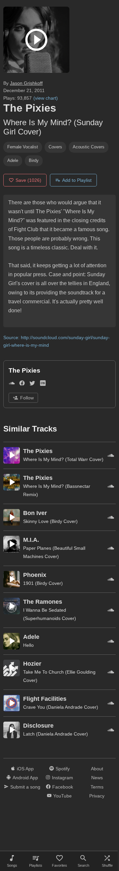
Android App (25, 777)
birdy (34, 160)
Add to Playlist (77, 180)
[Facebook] (22, 384)
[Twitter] (32, 384)
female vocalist (22, 146)
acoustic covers (88, 146)
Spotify (63, 768)
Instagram (62, 777)
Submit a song (25, 787)
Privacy (96, 795)
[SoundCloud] (12, 384)
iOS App (25, 768)
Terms (97, 787)
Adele (12, 160)
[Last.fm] (43, 384)
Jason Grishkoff (26, 83)
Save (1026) (28, 180)
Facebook (62, 787)
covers (55, 146)
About (97, 768)
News (97, 777)
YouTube (62, 795)
